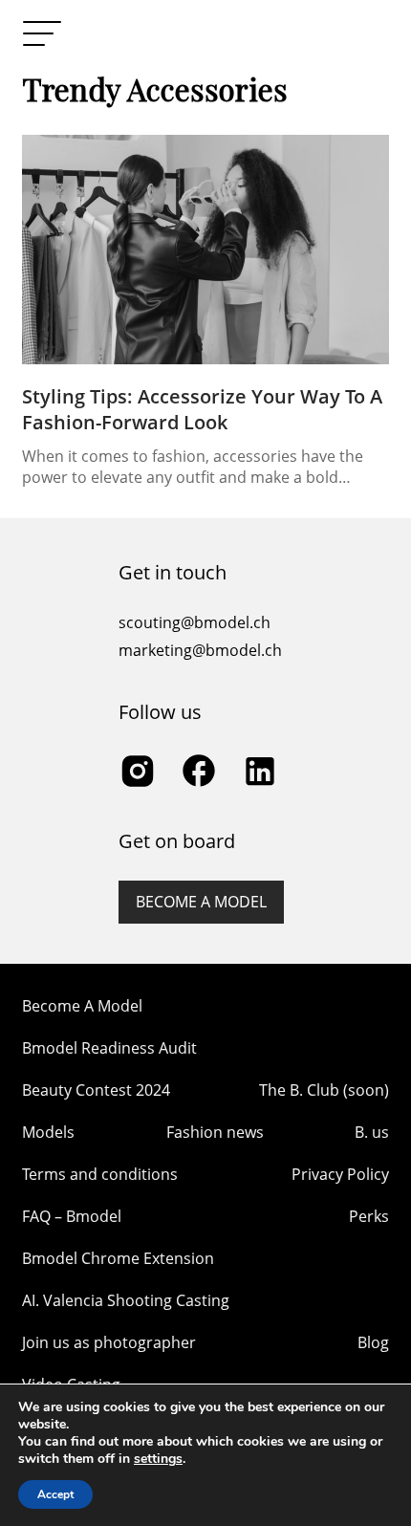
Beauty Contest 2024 (96, 1090)
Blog (373, 1342)
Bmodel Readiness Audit (109, 1047)
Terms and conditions (100, 1174)
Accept (55, 1494)
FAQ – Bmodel (71, 1216)
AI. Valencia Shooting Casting (125, 1300)
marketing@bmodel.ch (200, 650)
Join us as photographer (109, 1342)
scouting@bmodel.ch (194, 622)
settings (158, 1459)
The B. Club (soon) (324, 1090)
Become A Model (82, 1005)
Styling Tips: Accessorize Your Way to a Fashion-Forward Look (202, 409)
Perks (369, 1216)
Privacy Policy (340, 1174)
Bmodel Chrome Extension (118, 1258)
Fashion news (215, 1132)
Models (48, 1132)
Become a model (201, 901)
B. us (372, 1132)
